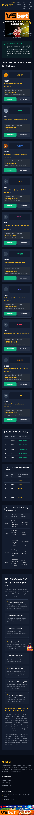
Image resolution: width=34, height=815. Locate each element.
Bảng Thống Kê (19, 4)
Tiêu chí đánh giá (6, 785)
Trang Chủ (13, 3)
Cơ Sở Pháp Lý (30, 5)
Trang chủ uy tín (6, 780)
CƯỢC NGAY (10, 99)
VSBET (8, 5)
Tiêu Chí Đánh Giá (24, 5)
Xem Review (23, 99)
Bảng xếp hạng (6, 782)
